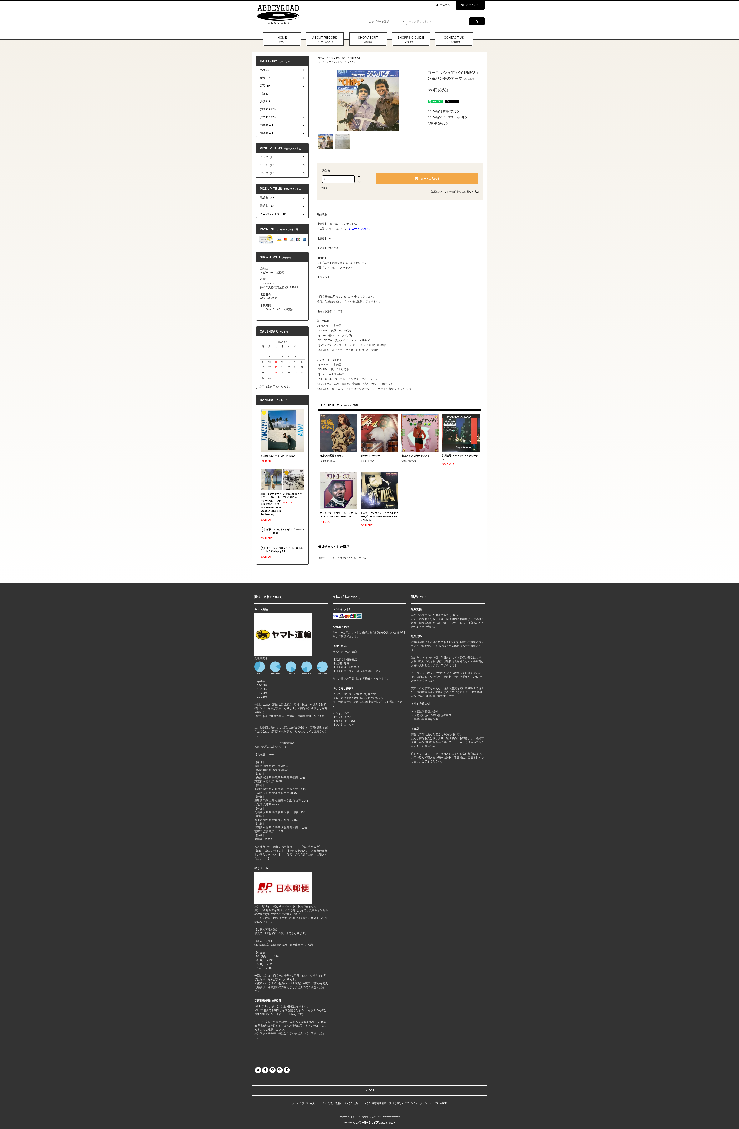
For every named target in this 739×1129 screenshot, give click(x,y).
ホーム (321, 57)
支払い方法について (313, 1103)
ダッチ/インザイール (371, 455)
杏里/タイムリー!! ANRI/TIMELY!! (279, 455)
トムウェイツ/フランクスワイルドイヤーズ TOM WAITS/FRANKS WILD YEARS (379, 516)
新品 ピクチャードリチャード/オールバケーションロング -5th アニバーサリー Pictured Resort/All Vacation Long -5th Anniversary (271, 504)
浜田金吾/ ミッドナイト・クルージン (460, 457)
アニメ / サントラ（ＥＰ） (342, 62)
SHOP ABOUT (368, 39)
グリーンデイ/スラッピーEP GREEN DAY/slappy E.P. (284, 550)
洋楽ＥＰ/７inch (337, 57)
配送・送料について (339, 1103)
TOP (371, 1090)
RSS (435, 1103)
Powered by (349, 1123)
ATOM (443, 1103)
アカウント (446, 5)
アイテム (472, 5)
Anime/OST (356, 57)
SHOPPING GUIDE (410, 39)
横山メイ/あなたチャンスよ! (416, 455)
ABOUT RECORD (325, 39)
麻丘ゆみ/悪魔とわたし (332, 455)
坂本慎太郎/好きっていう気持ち (292, 495)
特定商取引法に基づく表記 (464, 191)
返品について (438, 191)
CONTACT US (454, 39)
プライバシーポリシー (417, 1103)
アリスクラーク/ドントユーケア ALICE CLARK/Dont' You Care (338, 515)
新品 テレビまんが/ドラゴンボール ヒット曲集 (285, 531)
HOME (282, 39)
